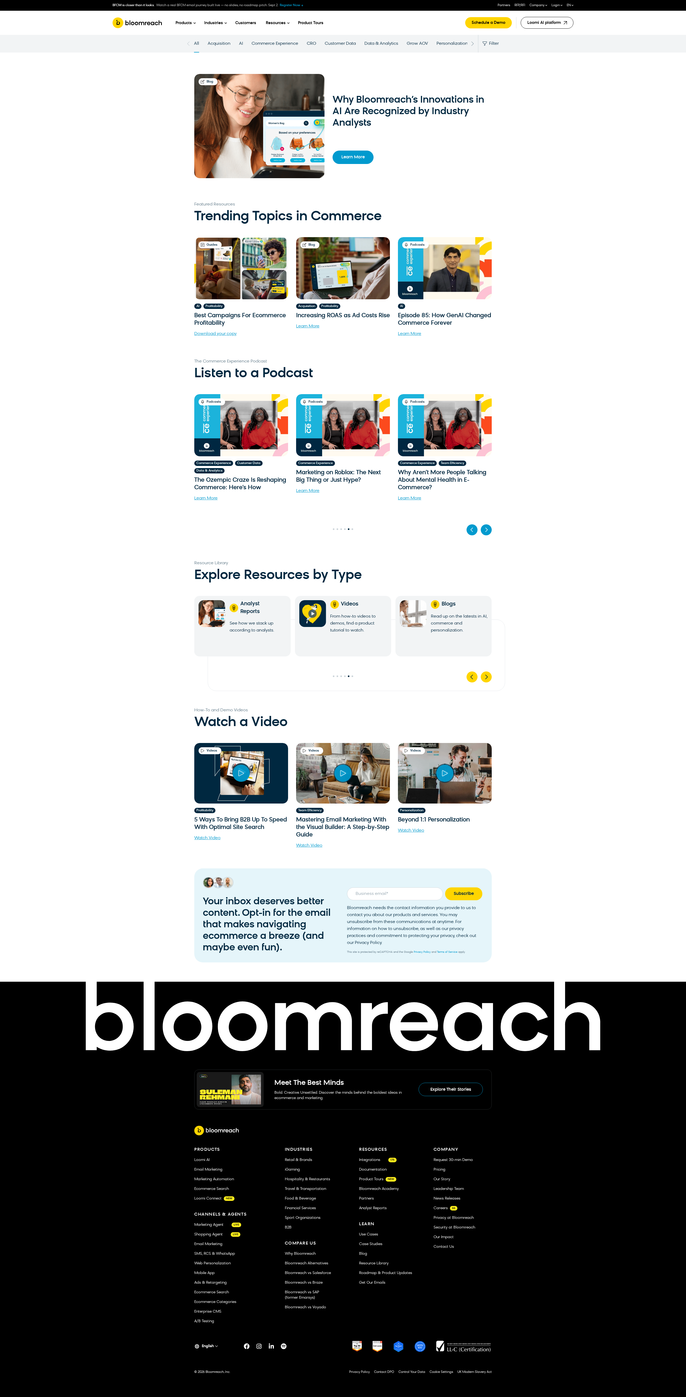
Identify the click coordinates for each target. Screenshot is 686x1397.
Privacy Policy (422, 952)
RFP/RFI (519, 5)
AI (241, 44)
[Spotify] (284, 1346)
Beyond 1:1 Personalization (434, 820)
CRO (311, 44)
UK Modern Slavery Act (474, 1372)
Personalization (452, 44)
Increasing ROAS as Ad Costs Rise (343, 316)
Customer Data (340, 44)
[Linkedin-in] (271, 1346)
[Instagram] (259, 1346)
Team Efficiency (350, 463)
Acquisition (219, 44)
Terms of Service (447, 952)
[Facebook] (247, 1346)
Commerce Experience (275, 44)
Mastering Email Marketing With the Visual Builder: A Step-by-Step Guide (342, 827)
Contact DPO (384, 1372)
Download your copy (215, 334)
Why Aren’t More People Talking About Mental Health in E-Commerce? (340, 480)
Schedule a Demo (488, 23)
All (196, 44)
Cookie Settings (441, 1372)
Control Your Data (411, 1372)
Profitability (214, 306)
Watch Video (207, 838)
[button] (472, 529)
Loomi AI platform (545, 25)
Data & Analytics (381, 44)
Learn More (353, 157)
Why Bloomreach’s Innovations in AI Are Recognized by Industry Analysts (408, 111)
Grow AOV (417, 44)
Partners (504, 5)
